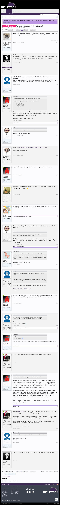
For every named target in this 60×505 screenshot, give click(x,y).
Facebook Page (5, 495)
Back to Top (4, 496)
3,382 (10, 180)
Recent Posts (11, 13)
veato (4, 215)
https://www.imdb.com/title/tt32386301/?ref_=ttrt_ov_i (32, 147)
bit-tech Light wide (5, 484)
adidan (4, 363)
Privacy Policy (56, 503)
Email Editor (4, 492)
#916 (57, 362)
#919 (57, 442)
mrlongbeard (6, 137)
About (3, 490)
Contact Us (46, 484)
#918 (57, 428)
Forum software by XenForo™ (11, 503)
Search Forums (5, 13)
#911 (57, 264)
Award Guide (4, 491)
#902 (57, 62)
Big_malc (5, 461)
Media (14, 11)
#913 (57, 303)
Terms (3, 493)
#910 (57, 244)
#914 (57, 325)
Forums (9, 11)
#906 (57, 155)
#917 (57, 404)
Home (3, 11)
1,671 (10, 465)
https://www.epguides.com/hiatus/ (22, 289)
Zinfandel (18, 27)
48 (26, 29)
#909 (57, 214)
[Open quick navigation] (56, 17)
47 (24, 29)
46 (21, 29)
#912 (57, 290)
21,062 (10, 368)
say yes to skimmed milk (11, 473)
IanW (4, 86)
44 (17, 29)
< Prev (9, 29)
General (9, 27)
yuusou (21, 246)
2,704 (10, 200)
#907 (57, 174)
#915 (57, 343)
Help (50, 484)
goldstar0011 (25, 216)
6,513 (10, 48)
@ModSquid (20, 411)
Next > (34, 29)
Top (56, 484)
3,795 (10, 141)
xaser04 (5, 195)
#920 (57, 460)
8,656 (10, 70)
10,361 (10, 90)
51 (31, 29)
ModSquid (5, 105)
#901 (57, 42)
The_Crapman (6, 64)
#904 (57, 120)
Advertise (4, 494)
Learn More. (6, 22)
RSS (57, 484)
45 (19, 29)
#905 (57, 135)
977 (10, 219)
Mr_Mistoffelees (7, 42)
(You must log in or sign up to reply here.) (49, 471)
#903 (57, 84)
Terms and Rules (49, 503)
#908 (57, 194)
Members (21, 11)
